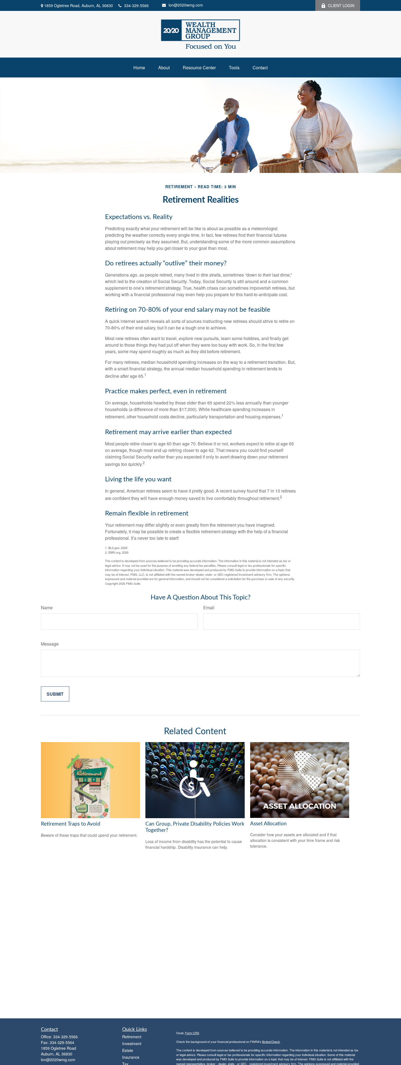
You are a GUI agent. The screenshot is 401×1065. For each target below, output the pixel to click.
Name (47, 607)
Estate (127, 1050)
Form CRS (192, 1033)
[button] (139, 67)
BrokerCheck (271, 1041)
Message (50, 644)
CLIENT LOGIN (341, 5)
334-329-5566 (136, 5)
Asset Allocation (268, 823)
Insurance (130, 1057)
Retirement (131, 1036)
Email (208, 607)
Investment (131, 1043)
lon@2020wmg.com (186, 5)
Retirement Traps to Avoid (70, 824)
